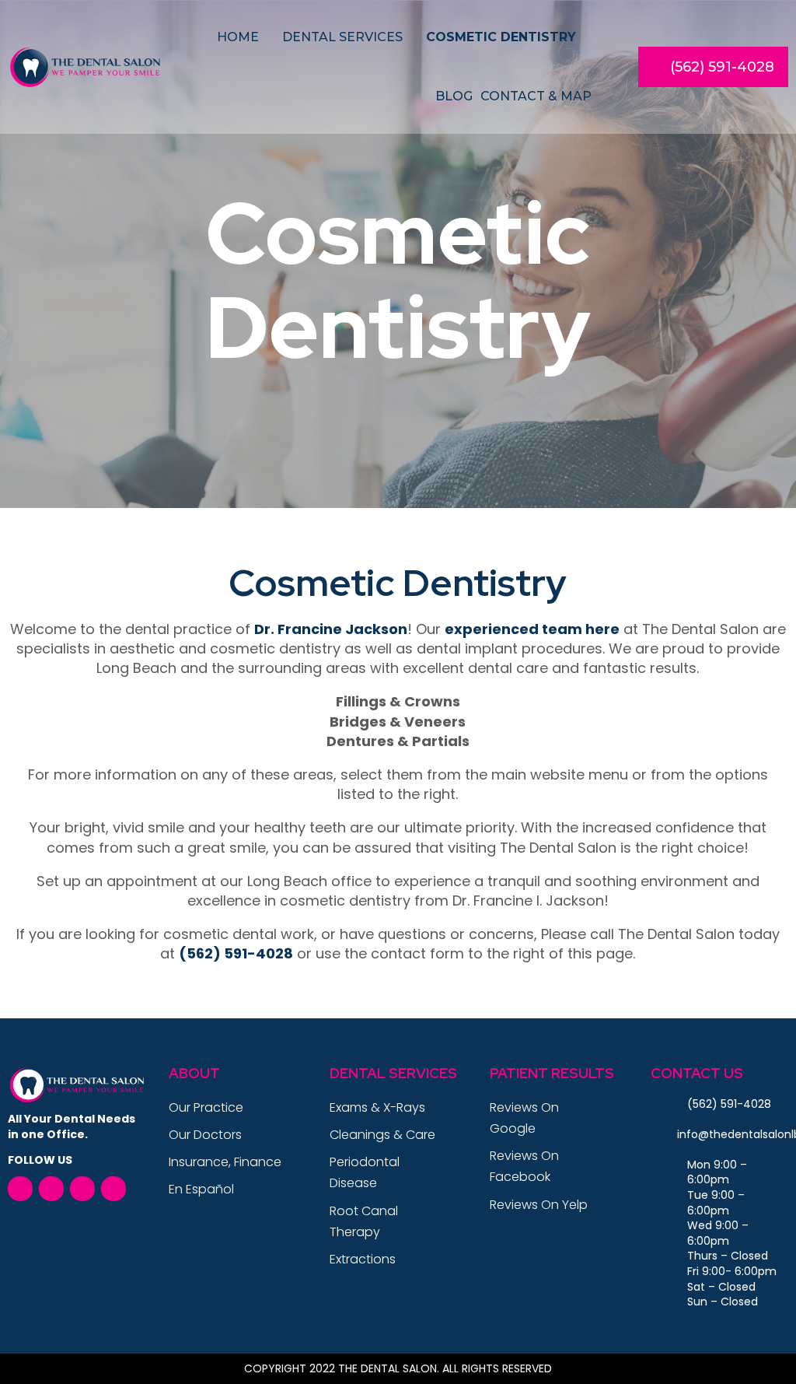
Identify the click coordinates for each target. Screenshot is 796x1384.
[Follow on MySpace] (82, 1188)
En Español (201, 1189)
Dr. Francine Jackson (330, 629)
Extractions (363, 1259)
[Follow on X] (51, 1188)
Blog (454, 96)
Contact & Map (536, 96)
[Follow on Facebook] (20, 1188)
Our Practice (206, 1107)
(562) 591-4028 (722, 66)
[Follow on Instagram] (113, 1188)
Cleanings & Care (382, 1135)
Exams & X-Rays (377, 1107)
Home (238, 37)
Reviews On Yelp (539, 1205)
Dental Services (342, 37)
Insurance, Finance (225, 1162)
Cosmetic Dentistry (501, 37)
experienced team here (532, 629)
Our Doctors (205, 1135)
